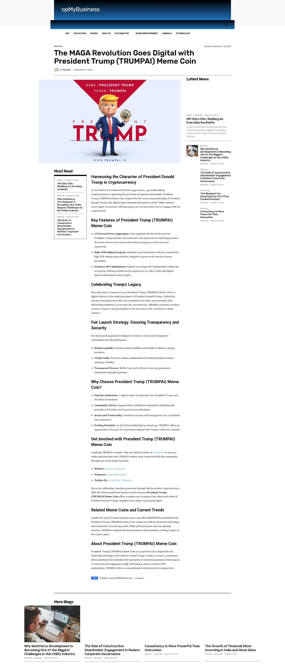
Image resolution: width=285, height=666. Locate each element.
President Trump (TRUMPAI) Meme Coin (116, 578)
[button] (226, 24)
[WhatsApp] (140, 586)
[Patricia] (56, 69)
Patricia (66, 70)
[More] (147, 586)
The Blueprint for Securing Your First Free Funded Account (214, 196)
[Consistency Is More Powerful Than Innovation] (192, 213)
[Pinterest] (126, 586)
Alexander (198, 115)
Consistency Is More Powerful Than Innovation (212, 214)
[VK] (133, 586)
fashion (60, 180)
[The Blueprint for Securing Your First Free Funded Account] (192, 195)
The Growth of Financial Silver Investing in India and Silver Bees (230, 648)
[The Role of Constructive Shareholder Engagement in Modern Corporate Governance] (192, 174)
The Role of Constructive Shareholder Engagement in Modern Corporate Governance (68, 227)
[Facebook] (112, 586)
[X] (119, 586)
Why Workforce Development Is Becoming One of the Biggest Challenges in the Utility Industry (69, 204)
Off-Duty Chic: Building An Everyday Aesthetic (69, 186)
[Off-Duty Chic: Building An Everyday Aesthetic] (208, 97)
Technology (205, 190)
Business (58, 46)
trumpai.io (139, 578)
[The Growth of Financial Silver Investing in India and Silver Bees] (233, 624)
